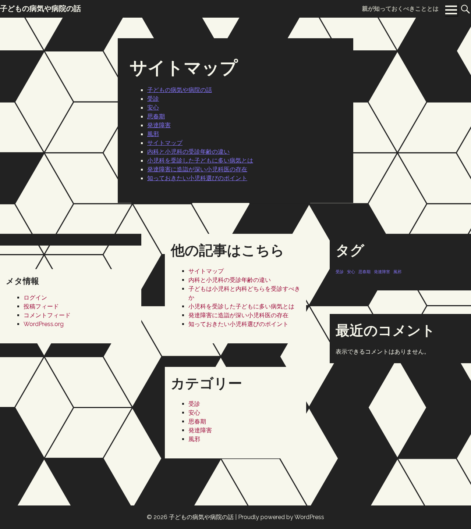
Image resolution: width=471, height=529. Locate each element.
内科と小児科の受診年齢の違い (188, 151)
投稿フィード (41, 306)
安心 (153, 107)
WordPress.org (44, 324)
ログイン (35, 297)
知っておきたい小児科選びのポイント (197, 178)
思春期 (156, 116)
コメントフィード (47, 315)
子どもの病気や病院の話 (179, 89)
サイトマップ (165, 142)
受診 (153, 98)
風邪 (153, 133)
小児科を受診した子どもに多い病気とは (200, 160)
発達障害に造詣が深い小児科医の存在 (197, 169)
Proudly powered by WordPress (281, 517)
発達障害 (159, 125)
